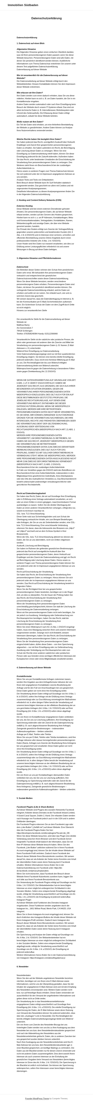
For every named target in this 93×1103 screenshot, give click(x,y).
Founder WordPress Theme (37, 1099)
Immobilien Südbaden (23, 5)
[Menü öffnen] (84, 5)
